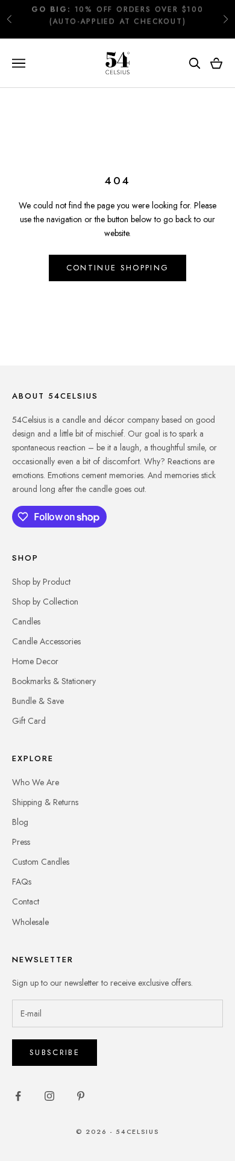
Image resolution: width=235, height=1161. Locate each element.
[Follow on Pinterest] (81, 1096)
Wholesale (30, 922)
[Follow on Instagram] (49, 1096)
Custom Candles (40, 862)
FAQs (21, 882)
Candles (26, 621)
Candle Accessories (46, 641)
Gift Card (29, 721)
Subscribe (55, 1052)
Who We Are (35, 782)
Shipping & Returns (45, 802)
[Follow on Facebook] (18, 1096)
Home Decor (35, 661)
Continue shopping (117, 267)
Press (21, 842)
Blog (20, 822)
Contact (25, 901)
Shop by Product (41, 582)
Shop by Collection (45, 602)
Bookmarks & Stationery (54, 681)
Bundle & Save (38, 701)
